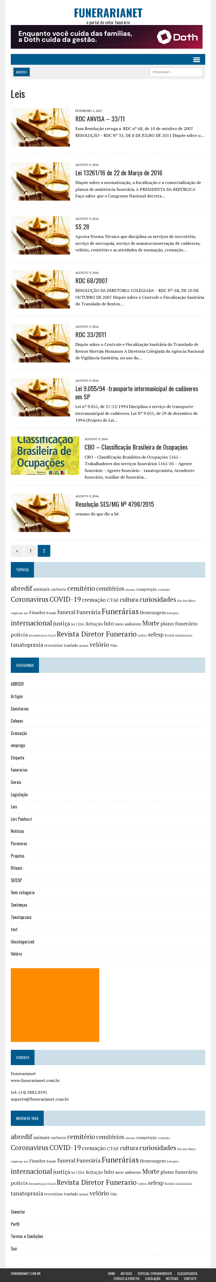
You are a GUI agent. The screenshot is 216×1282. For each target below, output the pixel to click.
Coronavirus (29, 599)
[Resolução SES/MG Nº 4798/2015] (40, 528)
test (14, 929)
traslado (71, 645)
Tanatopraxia (21, 917)
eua (26, 613)
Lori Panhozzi (21, 819)
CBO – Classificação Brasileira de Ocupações (136, 446)
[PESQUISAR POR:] (176, 71)
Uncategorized (22, 941)
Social (169, 635)
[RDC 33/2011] (40, 359)
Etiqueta (17, 757)
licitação (94, 624)
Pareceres (19, 843)
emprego (17, 613)
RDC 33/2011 (90, 334)
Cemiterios (20, 708)
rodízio (142, 635)
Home (111, 1273)
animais (41, 589)
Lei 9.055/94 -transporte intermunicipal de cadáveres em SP (136, 392)
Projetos (17, 856)
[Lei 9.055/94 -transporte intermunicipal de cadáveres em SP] (40, 413)
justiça (61, 623)
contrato (164, 589)
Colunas (17, 721)
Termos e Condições (27, 1236)
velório (99, 644)
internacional (31, 622)
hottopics (172, 613)
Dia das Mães (186, 601)
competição (146, 589)
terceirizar (53, 645)
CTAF (113, 600)
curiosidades (157, 599)
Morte (150, 623)
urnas (84, 645)
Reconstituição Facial (42, 635)
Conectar (18, 1212)
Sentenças (19, 905)
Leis (14, 806)
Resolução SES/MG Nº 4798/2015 (114, 504)
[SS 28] (40, 251)
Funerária (88, 612)
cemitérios (110, 588)
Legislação (19, 794)
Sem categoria (23, 892)
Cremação (19, 733)
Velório (16, 954)
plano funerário (179, 623)
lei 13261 (78, 624)
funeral (66, 612)
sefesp (156, 634)
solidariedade (183, 635)
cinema (130, 590)
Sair (14, 1248)
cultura (129, 599)
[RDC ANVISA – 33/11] (40, 143)
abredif (21, 588)
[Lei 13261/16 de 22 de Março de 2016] (40, 197)
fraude (51, 612)
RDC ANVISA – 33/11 (100, 118)
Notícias (17, 831)
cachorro (58, 589)
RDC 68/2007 (91, 280)
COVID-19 (65, 599)
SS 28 (82, 226)
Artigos (17, 696)
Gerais (16, 782)
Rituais (16, 868)
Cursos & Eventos (127, 1278)
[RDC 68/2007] (40, 305)
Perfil (15, 1224)
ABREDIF (17, 684)
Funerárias (120, 611)
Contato (190, 1278)
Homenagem (153, 612)
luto (109, 623)
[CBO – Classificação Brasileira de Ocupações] (45, 471)
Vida (113, 645)
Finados (37, 612)
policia (19, 634)
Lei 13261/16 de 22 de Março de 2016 (119, 172)
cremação (94, 599)
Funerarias (19, 770)
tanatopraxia (27, 644)
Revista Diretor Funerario (97, 634)
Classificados (187, 1273)
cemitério (81, 588)
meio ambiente (128, 624)
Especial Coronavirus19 (155, 1273)
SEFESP (16, 880)
